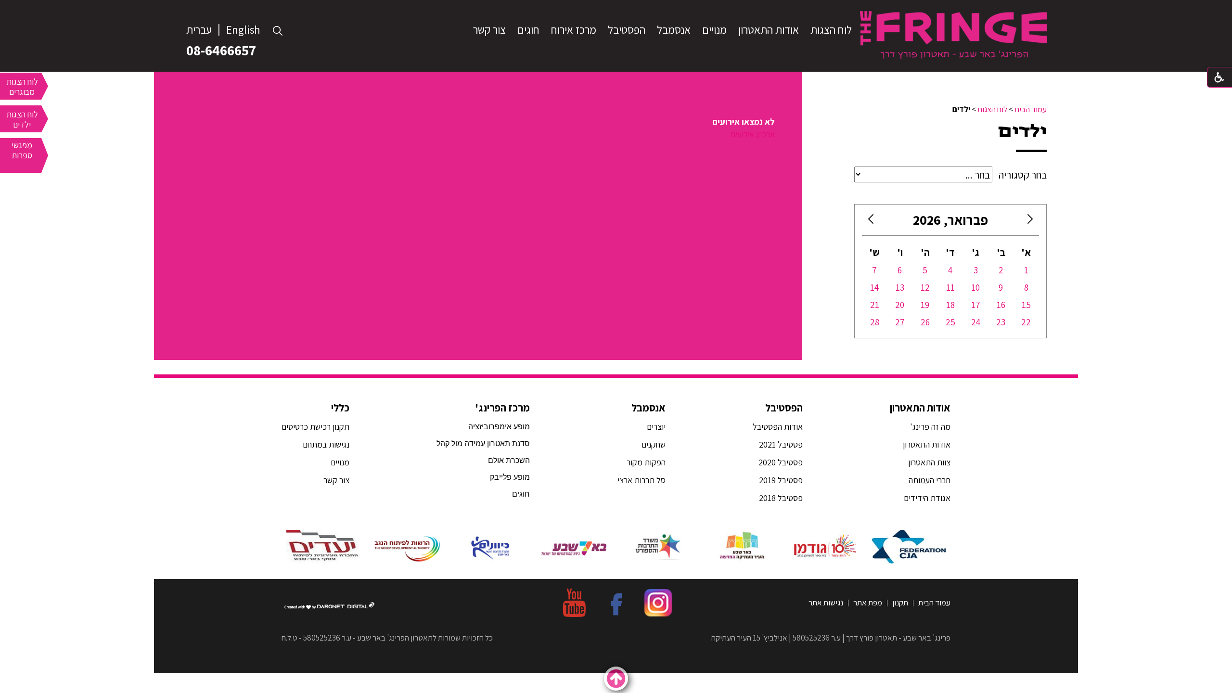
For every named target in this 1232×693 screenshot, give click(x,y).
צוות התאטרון (929, 462)
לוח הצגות (831, 30)
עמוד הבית (1030, 109)
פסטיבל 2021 (781, 444)
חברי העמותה (929, 480)
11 (950, 287)
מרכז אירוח (573, 30)
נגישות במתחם (324, 444)
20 (899, 304)
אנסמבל (674, 30)
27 (900, 322)
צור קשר (489, 30)
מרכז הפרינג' (502, 407)
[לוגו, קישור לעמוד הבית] (954, 34)
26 (925, 322)
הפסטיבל (626, 30)
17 (975, 304)
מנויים (714, 30)
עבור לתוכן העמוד (616, 9)
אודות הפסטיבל (778, 426)
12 (925, 287)
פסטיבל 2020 (780, 462)
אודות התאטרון (768, 30)
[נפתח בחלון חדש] (909, 547)
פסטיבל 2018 (781, 497)
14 (874, 287)
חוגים (528, 30)
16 (1001, 304)
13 (900, 287)
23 (1000, 322)
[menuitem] (831, 30)
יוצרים (656, 426)
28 (874, 322)
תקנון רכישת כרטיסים (315, 426)
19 (925, 304)
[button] (278, 31)
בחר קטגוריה (1023, 174)
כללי (340, 407)
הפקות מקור (646, 462)
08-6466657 (221, 50)
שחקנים (654, 444)
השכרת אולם (509, 460)
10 (975, 287)
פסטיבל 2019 (781, 480)
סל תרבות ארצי (641, 480)
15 (1026, 304)
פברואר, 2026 (950, 220)
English (243, 30)
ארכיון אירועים (753, 134)
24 (975, 322)
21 (874, 304)
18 (950, 304)
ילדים (1022, 131)
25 (950, 322)
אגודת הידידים (927, 497)
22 (1026, 322)
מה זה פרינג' (930, 426)
